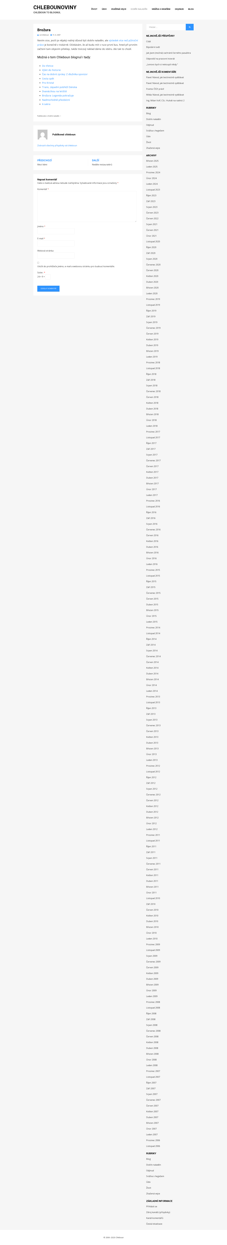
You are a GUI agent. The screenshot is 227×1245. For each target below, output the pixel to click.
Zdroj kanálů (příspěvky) (158, 1212)
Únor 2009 (151, 990)
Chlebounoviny (54, 7)
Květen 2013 (152, 737)
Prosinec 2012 (153, 765)
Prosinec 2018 (153, 362)
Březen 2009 (152, 984)
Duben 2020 (152, 281)
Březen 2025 (152, 160)
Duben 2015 (152, 604)
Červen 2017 (152, 466)
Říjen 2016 (151, 512)
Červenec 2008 (153, 1030)
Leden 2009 (152, 996)
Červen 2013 (152, 731)
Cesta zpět (48, 78)
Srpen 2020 (151, 258)
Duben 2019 (152, 345)
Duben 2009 (152, 978)
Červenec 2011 (153, 863)
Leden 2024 (152, 183)
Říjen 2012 (151, 777)
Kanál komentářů (154, 1218)
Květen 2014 (152, 667)
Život (94, 9)
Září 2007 (150, 1088)
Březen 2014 (152, 679)
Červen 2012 (152, 800)
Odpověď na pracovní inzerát (160, 58)
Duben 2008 (152, 1048)
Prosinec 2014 (153, 627)
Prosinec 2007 (153, 1071)
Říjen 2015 (151, 581)
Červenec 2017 (153, 460)
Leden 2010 (152, 938)
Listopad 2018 (153, 368)
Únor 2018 (151, 420)
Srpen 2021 (151, 224)
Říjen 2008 (151, 1013)
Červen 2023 (152, 212)
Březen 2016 (152, 552)
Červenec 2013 (153, 725)
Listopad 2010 (153, 898)
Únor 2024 (151, 178)
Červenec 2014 (153, 656)
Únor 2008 (151, 1059)
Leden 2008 (152, 1065)
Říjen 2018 (151, 374)
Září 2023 (150, 201)
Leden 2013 (152, 760)
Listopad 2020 (153, 241)
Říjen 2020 (151, 247)
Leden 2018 (152, 425)
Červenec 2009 (153, 961)
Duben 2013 (152, 742)
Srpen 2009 (151, 955)
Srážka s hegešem (161, 9)
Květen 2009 (152, 973)
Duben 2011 (152, 881)
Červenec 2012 (153, 794)
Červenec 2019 (153, 327)
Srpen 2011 (151, 858)
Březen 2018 (152, 414)
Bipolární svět (153, 47)
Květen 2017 (152, 472)
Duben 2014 (152, 673)
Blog (191, 9)
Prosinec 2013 (153, 696)
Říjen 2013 (151, 708)
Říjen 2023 (151, 195)
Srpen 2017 (151, 454)
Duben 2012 (152, 811)
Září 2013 (150, 714)
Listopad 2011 (153, 840)
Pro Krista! (48, 82)
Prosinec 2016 (153, 500)
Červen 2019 (152, 333)
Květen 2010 (152, 915)
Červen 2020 (152, 270)
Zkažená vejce (118, 9)
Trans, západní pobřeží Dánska (59, 87)
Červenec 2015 (153, 593)
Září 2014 (150, 644)
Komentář (43, 189)
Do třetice (47, 65)
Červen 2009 (152, 967)
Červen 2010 (152, 909)
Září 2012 (150, 783)
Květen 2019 (152, 339)
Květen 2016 (152, 541)
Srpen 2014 (151, 650)
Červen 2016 (152, 535)
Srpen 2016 (151, 523)
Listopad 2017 (153, 437)
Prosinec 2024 (153, 172)
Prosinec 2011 (153, 835)
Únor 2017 (151, 489)
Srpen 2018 (151, 385)
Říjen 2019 (151, 310)
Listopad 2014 (153, 633)
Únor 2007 (151, 1128)
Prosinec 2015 (153, 570)
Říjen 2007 (151, 1082)
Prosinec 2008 (153, 1002)
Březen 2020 (152, 287)
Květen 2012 (152, 806)
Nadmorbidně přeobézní (56, 99)
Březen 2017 (152, 483)
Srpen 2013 (151, 719)
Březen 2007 (152, 1122)
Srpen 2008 (151, 1025)
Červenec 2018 (153, 391)
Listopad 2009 (153, 950)
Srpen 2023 (151, 207)
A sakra (46, 104)
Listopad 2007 (153, 1076)
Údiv (104, 9)
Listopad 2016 (153, 506)
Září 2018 (150, 379)
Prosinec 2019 (153, 299)
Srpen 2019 (151, 322)
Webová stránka (45, 250)
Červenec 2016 (153, 529)
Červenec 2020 (153, 264)
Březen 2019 (152, 351)
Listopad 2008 (153, 1007)
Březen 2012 (152, 817)
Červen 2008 (152, 1036)
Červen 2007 (152, 1105)
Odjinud (179, 9)
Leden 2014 (152, 691)
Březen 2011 (152, 886)
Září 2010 (150, 904)
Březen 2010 (152, 927)
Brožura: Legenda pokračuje (58, 95)
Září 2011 (150, 852)
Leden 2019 (152, 356)
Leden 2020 (152, 293)
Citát (148, 41)
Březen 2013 (152, 748)
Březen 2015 (152, 610)
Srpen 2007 (151, 1094)
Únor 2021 (151, 235)
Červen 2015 (152, 598)
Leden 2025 (152, 166)
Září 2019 (150, 316)
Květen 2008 (152, 1042)
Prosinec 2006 (153, 1140)
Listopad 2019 (153, 304)
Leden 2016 (152, 564)
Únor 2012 (151, 823)
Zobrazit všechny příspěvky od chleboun (57, 145)
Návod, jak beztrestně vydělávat (168, 77)
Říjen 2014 (151, 639)
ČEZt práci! (159, 88)
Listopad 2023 (153, 189)
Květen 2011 (152, 875)
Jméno (41, 226)
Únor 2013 (151, 754)
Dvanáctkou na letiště (54, 91)
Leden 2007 (152, 1134)
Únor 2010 (151, 932)
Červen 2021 (152, 230)
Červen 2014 (152, 662)
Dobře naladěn (139, 9)
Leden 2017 (152, 495)
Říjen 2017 (151, 443)
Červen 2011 (152, 869)
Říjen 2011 (151, 846)
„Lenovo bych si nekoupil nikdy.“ (162, 64)
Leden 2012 (152, 829)
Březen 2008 (152, 1053)
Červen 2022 (152, 218)
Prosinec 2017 (153, 431)
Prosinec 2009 (153, 944)
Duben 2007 (152, 1117)
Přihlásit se (151, 1206)
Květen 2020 (152, 276)
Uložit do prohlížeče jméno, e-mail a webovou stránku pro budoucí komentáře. (76, 266)
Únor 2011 (151, 892)
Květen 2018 (152, 402)
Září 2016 (150, 518)
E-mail (41, 238)
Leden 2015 (152, 621)
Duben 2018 (152, 408)
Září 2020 (150, 253)
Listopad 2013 (153, 702)
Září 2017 (150, 448)
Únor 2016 (151, 558)
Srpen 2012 (151, 788)
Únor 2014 (151, 685)
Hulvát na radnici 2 (175, 100)
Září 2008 (150, 1019)
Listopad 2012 (153, 771)
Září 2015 (150, 587)
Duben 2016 (152, 546)
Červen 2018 (152, 397)
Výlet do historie (51, 70)
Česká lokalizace (154, 1223)
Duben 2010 (152, 921)
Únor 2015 (151, 616)
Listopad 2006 (153, 1146)
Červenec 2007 (153, 1099)
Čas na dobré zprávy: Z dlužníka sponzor (65, 74)
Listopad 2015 (153, 575)
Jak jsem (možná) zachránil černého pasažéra (168, 52)
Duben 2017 (152, 477)
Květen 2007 (152, 1111)
